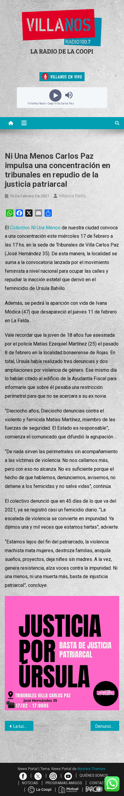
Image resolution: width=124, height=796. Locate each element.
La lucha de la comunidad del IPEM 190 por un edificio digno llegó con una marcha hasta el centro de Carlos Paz (23, 726)
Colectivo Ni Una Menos (35, 228)
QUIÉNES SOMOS (93, 775)
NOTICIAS (30, 783)
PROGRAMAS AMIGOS (63, 783)
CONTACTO (99, 783)
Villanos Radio (72, 195)
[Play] (55, 95)
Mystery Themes (91, 769)
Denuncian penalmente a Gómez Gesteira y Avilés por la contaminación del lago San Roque (107, 726)
